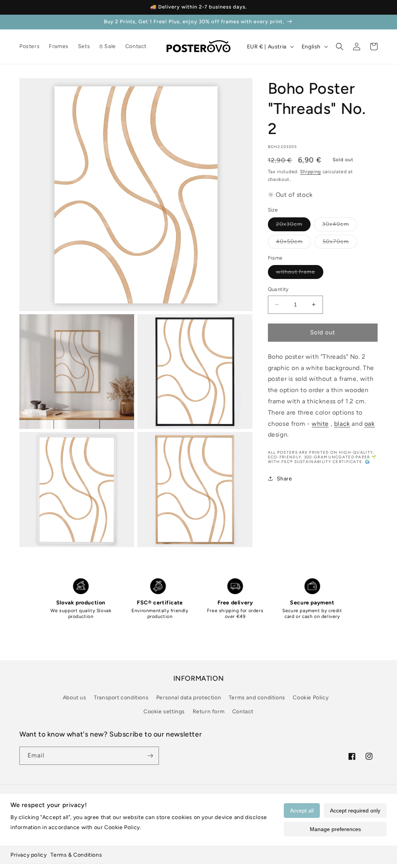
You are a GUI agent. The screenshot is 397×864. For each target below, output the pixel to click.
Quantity (278, 289)
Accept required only (355, 810)
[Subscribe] (150, 756)
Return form (209, 711)
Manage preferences (335, 829)
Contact (243, 711)
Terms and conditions (257, 697)
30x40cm (339, 225)
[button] (339, 46)
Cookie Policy (310, 697)
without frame (299, 273)
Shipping (310, 171)
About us (74, 697)
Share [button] (284, 478)
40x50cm (293, 243)
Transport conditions (121, 697)
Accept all (302, 810)
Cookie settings (164, 711)
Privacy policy (28, 855)
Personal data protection (188, 697)
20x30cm (293, 225)
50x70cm (340, 243)
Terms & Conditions (76, 855)
